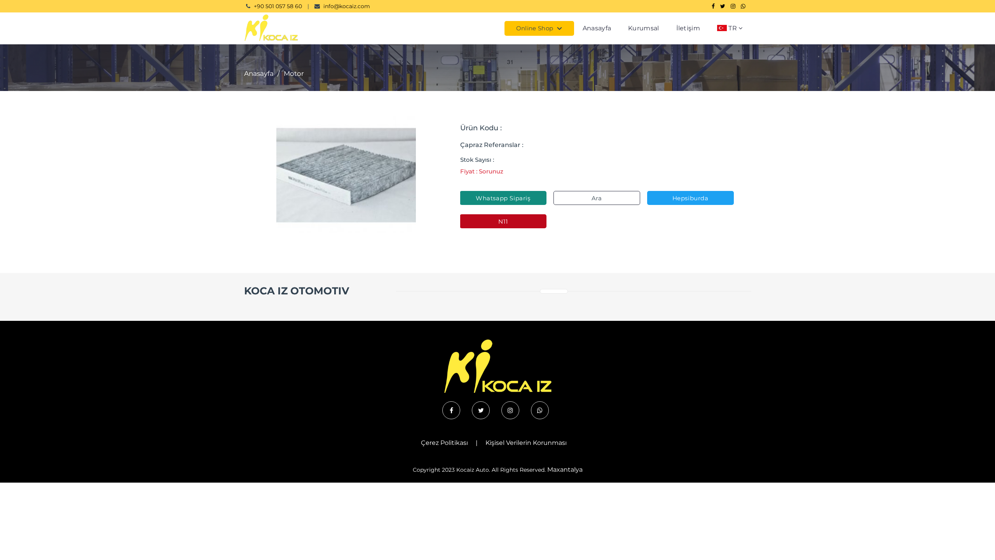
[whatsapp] (540, 410)
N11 (503, 221)
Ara (597, 198)
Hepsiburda (690, 198)
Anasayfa (597, 28)
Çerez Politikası (444, 442)
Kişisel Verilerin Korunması (526, 442)
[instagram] (510, 410)
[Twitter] (722, 6)
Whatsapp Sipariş (503, 198)
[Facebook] (713, 6)
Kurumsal (643, 28)
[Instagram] (733, 6)
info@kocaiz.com (346, 6)
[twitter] (481, 410)
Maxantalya (565, 469)
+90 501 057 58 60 (278, 6)
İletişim (688, 28)
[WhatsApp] (743, 6)
